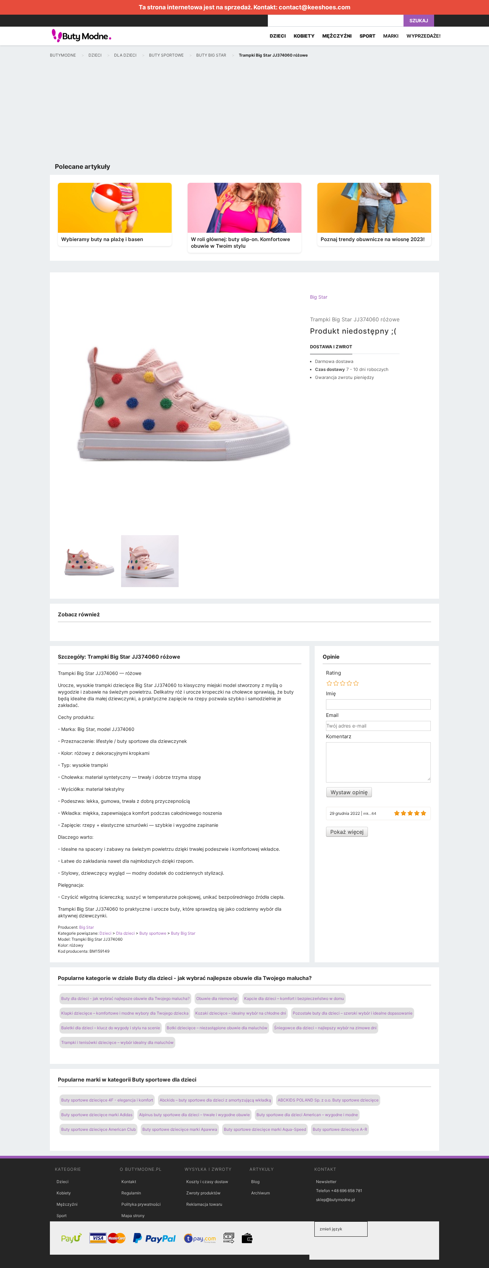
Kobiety (64, 1192)
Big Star (318, 297)
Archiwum (260, 1192)
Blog (255, 1181)
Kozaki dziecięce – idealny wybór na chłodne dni (240, 1013)
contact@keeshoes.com (314, 7)
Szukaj (418, 20)
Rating (333, 673)
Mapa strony (133, 1215)
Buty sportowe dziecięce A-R (340, 1129)
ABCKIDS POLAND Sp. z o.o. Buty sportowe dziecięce (328, 1100)
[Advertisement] (244, 111)
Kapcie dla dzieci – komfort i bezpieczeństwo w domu (294, 998)
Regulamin (131, 1192)
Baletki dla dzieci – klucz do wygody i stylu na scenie (110, 1027)
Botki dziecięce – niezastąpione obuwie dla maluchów (217, 1027)
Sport (62, 1215)
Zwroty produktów (203, 1192)
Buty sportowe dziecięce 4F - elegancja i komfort (107, 1100)
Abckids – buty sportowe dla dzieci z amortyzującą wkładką (215, 1100)
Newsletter (326, 1181)
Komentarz (338, 737)
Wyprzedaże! (424, 36)
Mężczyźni (67, 1204)
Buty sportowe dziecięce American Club (98, 1129)
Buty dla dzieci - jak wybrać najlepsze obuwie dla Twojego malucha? (125, 998)
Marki (391, 36)
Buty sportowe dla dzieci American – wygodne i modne (307, 1114)
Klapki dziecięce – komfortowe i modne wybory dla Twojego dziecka (125, 1013)
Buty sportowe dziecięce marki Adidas (96, 1114)
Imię (331, 694)
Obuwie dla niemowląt (217, 998)
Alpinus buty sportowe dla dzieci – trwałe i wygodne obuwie (194, 1114)
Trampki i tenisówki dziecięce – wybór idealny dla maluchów (117, 1042)
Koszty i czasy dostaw (207, 1181)
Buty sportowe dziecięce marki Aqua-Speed (265, 1129)
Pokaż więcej (347, 831)
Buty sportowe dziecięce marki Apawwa (179, 1129)
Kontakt (128, 1181)
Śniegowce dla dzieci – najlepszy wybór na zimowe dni (325, 1027)
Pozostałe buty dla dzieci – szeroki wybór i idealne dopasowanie (352, 1013)
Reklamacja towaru (204, 1204)
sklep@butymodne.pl (335, 1199)
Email (332, 715)
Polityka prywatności (141, 1204)
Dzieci (63, 1181)
